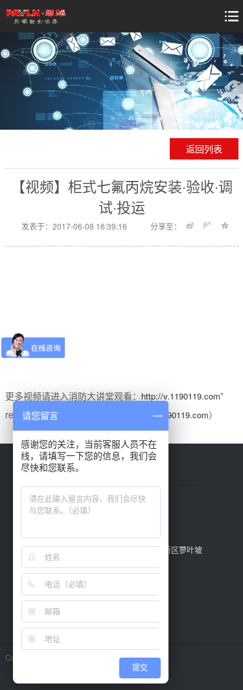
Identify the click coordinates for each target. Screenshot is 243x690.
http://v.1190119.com (180, 396)
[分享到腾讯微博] (207, 225)
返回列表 (204, 148)
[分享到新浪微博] (190, 225)
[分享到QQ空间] (225, 225)
